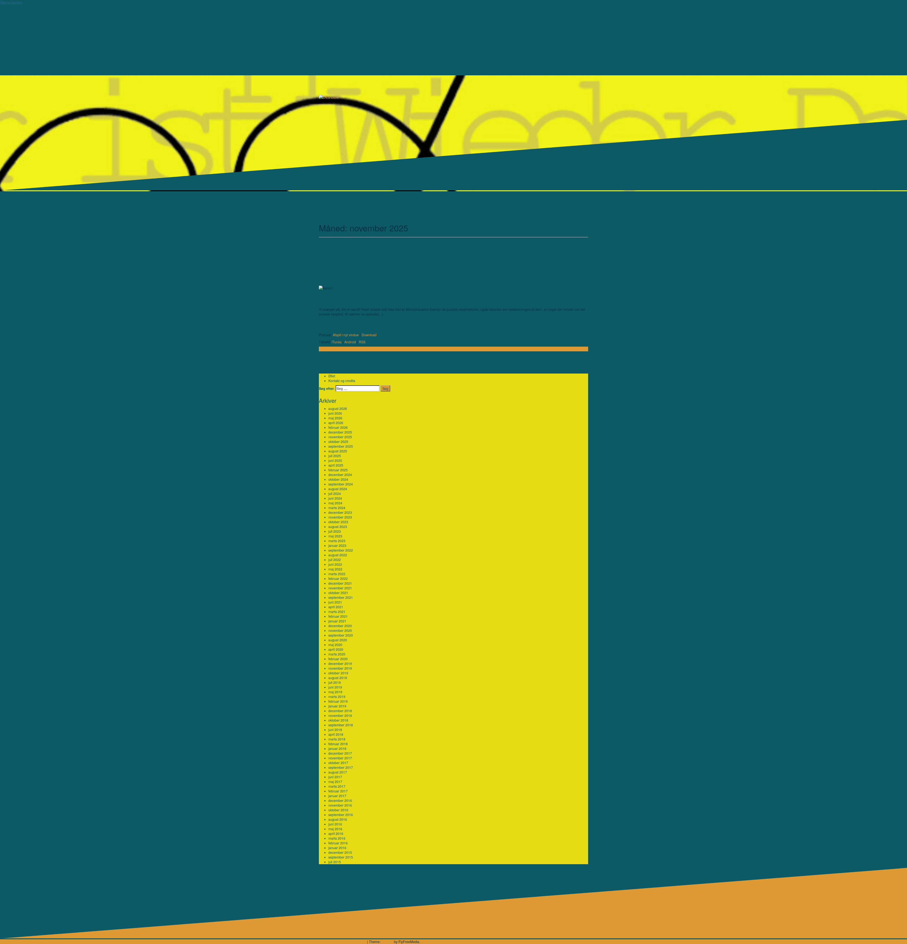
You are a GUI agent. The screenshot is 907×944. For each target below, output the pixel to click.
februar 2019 (338, 701)
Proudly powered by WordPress (342, 941)
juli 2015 (334, 861)
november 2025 (340, 436)
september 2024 (340, 484)
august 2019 (337, 677)
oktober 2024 (338, 479)
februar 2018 (338, 743)
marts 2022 (336, 573)
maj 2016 (335, 828)
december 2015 (340, 852)
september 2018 (340, 725)
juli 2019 (334, 682)
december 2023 (340, 512)
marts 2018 (336, 739)
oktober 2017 (338, 762)
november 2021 (340, 588)
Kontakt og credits (341, 380)
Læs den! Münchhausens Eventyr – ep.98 (397, 300)
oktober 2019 (338, 673)
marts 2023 (336, 540)
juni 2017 (335, 776)
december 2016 (340, 800)
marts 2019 (336, 696)
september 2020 (340, 635)
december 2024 (340, 474)
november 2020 (340, 630)
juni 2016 (335, 824)
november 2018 (340, 715)
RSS (362, 342)
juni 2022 (335, 564)
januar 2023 (337, 545)
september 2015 (340, 857)
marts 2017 (336, 786)
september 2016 (340, 814)
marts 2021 (336, 611)
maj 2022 (335, 569)
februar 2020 (338, 658)
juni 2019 (335, 687)
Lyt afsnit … (327, 349)
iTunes (337, 342)
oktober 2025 (338, 441)
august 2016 (337, 819)
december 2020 (340, 625)
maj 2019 (335, 691)
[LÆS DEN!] (329, 96)
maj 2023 (335, 536)
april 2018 (335, 734)
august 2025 (337, 451)
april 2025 (335, 465)
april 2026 (335, 422)
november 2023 (340, 517)
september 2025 (340, 446)
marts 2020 (336, 654)
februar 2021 (338, 616)
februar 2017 (338, 791)
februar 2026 (338, 427)
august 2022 (337, 555)
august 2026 (337, 408)
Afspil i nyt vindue (346, 334)
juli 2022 (334, 559)
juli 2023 (334, 531)
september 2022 (340, 550)
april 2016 (335, 833)
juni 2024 (335, 498)
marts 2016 (336, 838)
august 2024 (337, 488)
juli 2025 (334, 455)
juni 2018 (335, 729)
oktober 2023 (338, 521)
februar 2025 (338, 470)
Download (369, 334)
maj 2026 (335, 418)
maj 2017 (335, 781)
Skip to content (11, 2)
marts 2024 (336, 507)
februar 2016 (338, 843)
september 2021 (340, 597)
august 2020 (337, 640)
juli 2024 (334, 493)
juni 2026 (335, 413)
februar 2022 (338, 578)
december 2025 (340, 432)
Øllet (331, 376)
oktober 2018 (338, 720)
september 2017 (340, 767)
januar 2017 (337, 795)
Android (350, 342)
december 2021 (340, 583)
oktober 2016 (338, 810)
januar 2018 (337, 748)
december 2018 (340, 710)
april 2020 (335, 649)
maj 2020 (335, 644)
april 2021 (335, 606)
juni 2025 (335, 460)
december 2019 (340, 663)
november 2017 (340, 758)
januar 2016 (337, 847)
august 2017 (337, 772)
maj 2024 (335, 503)
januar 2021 (337, 621)
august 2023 (337, 526)
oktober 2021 (338, 592)
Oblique (387, 941)
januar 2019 (337, 706)
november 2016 (340, 805)
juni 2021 (335, 602)
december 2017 (340, 753)
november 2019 (340, 668)
